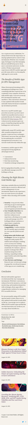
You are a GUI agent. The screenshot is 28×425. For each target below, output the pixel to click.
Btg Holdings (21, 324)
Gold (13, 317)
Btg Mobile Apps (6, 326)
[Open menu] (26, 5)
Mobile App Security (17, 326)
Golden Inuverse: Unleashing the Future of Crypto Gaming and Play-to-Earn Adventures (13, 373)
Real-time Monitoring (8, 327)
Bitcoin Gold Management (9, 324)
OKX (21, 248)
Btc (10, 317)
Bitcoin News (5, 317)
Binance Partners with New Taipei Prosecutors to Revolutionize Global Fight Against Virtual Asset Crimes (13, 351)
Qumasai (16, 119)
